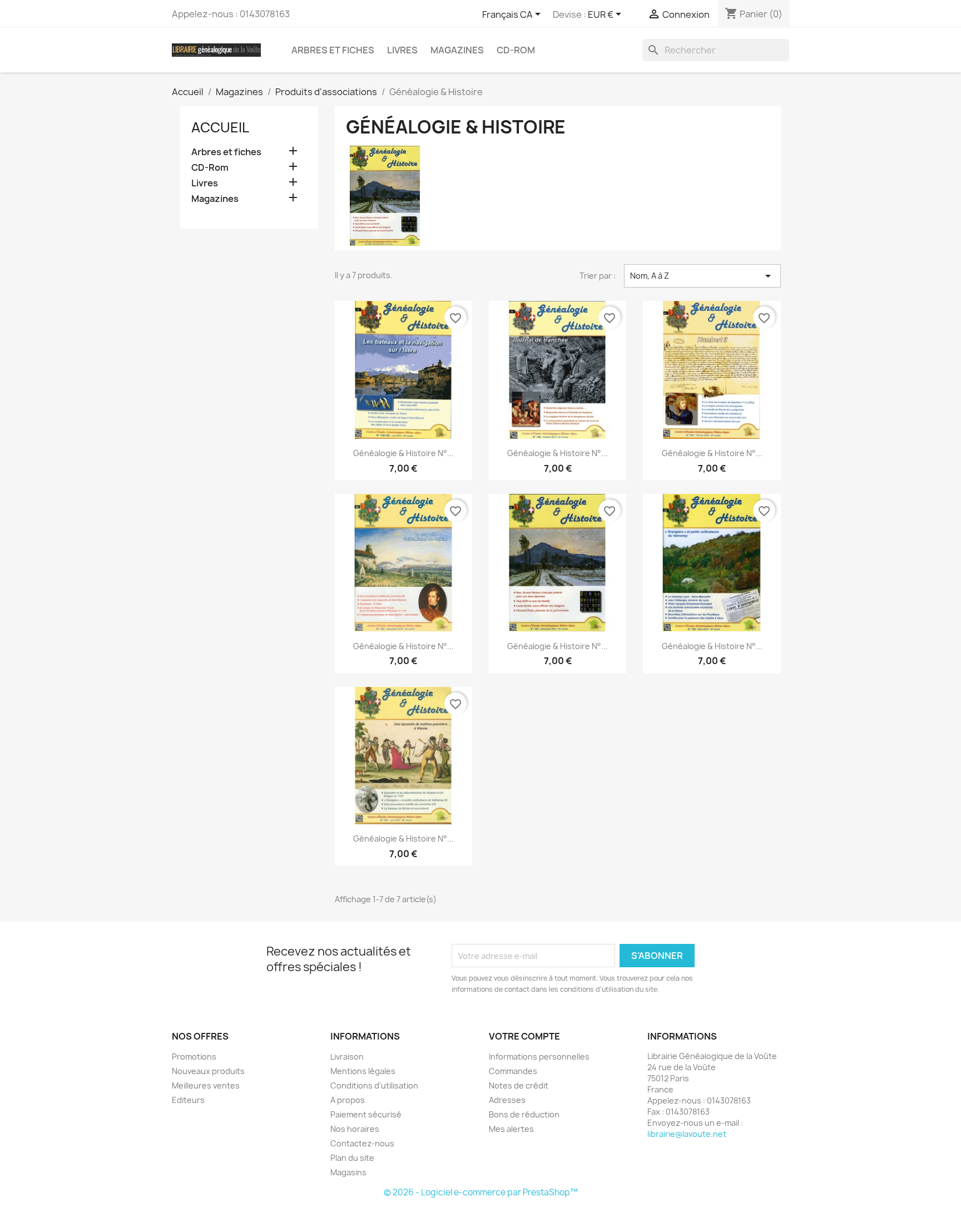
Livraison (347, 1056)
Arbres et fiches (332, 50)
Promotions (194, 1056)
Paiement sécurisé (366, 1114)
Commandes (513, 1071)
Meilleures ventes (206, 1085)
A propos (347, 1100)
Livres (402, 50)
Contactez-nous (362, 1143)
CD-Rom (516, 50)
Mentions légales (362, 1071)
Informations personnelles (539, 1056)
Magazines (457, 50)
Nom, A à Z (702, 276)
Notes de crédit (518, 1085)
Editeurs (188, 1100)
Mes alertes (511, 1129)
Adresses (507, 1100)
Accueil (220, 127)
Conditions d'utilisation (374, 1085)
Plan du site (352, 1157)
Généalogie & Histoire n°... (403, 453)
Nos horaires (354, 1129)
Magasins (348, 1172)
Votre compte (524, 1036)
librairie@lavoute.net (686, 1134)
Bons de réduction (524, 1114)
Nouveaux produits (208, 1071)
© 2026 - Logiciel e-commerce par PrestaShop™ (481, 1192)
